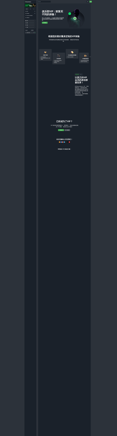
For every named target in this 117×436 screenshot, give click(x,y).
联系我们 (68, 130)
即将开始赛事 (77, 74)
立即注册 (44, 22)
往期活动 (81, 74)
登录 (87, 1)
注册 (90, 1)
